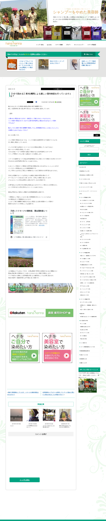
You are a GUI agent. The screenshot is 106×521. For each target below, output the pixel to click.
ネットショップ (78, 45)
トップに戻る (25, 480)
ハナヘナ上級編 (83, 299)
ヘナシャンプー (84, 224)
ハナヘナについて (85, 203)
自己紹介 (83, 218)
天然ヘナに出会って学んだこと (87, 183)
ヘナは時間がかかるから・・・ (32, 426)
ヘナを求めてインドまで (86, 200)
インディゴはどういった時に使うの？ (49, 426)
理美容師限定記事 (84, 351)
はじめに (49, 45)
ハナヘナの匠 (84, 242)
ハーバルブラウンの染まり (87, 277)
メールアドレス (89, 146)
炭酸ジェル (82, 363)
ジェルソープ (84, 261)
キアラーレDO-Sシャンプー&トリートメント (89, 234)
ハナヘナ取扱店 (91, 45)
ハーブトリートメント (86, 271)
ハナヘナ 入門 (84, 221)
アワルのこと (84, 286)
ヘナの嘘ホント (84, 258)
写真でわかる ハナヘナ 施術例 (87, 316)
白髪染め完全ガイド (85, 264)
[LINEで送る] (58, 102)
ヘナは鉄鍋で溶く (85, 248)
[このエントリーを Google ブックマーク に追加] (36, 102)
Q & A (82, 209)
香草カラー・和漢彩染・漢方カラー (89, 305)
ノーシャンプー (84, 289)
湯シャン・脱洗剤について (87, 255)
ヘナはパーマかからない (86, 267)
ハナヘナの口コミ (84, 179)
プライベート (84, 332)
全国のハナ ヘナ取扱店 (86, 206)
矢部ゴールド (83, 355)
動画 (81, 313)
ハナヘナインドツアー (85, 187)
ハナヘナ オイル (84, 239)
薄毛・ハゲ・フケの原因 (86, 283)
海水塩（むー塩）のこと (86, 273)
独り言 (82, 339)
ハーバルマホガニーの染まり (87, 280)
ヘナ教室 (83, 245)
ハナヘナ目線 (84, 215)
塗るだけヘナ (84, 295)
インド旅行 (82, 343)
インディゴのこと (85, 302)
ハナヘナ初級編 (83, 197)
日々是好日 (82, 320)
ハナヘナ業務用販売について (86, 346)
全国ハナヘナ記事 (85, 230)
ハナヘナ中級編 (83, 252)
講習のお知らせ (84, 326)
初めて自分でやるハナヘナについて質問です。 (65, 426)
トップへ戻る (40, 45)
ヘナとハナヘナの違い (86, 212)
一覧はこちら (89, 54)
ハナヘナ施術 (59, 45)
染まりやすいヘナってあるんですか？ (57, 62)
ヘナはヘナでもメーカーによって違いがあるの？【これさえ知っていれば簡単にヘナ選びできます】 (26, 65)
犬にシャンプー (84, 292)
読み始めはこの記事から (85, 175)
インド (11, 425)
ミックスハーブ (84, 227)
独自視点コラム (83, 171)
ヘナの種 (83, 335)
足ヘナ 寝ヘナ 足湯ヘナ (86, 309)
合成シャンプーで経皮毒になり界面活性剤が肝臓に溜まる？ (89, 63)
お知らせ (83, 329)
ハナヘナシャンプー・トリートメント (88, 191)
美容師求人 (82, 359)
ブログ (68, 45)
